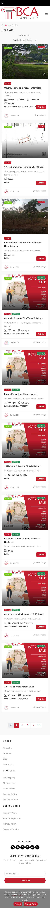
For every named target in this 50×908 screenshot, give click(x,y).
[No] (46, 898)
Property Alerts (10, 813)
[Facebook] (13, 847)
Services (7, 753)
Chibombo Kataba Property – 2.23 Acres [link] (23, 614)
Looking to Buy (10, 794)
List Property (9, 778)
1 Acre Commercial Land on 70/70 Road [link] (23, 167)
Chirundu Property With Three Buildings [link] (23, 318)
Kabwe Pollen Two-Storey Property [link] (21, 394)
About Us (7, 748)
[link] (25, 61)
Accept (18, 904)
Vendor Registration (12, 818)
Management (9, 783)
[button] (46, 13)
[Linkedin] (27, 847)
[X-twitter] (37, 847)
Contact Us (8, 764)
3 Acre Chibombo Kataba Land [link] (19, 686)
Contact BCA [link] (14, 116)
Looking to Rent (10, 799)
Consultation (9, 788)
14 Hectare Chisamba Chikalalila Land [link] (22, 466)
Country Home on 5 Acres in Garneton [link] (22, 88)
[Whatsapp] (17, 847)
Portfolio (16, 314)
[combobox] (28, 40)
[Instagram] (22, 847)
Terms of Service (11, 829)
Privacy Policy (9, 824)
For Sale (42, 47)
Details (41, 107)
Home (7, 25)
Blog (5, 759)
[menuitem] (2, 3)
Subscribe (25, 880)
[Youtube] (32, 847)
